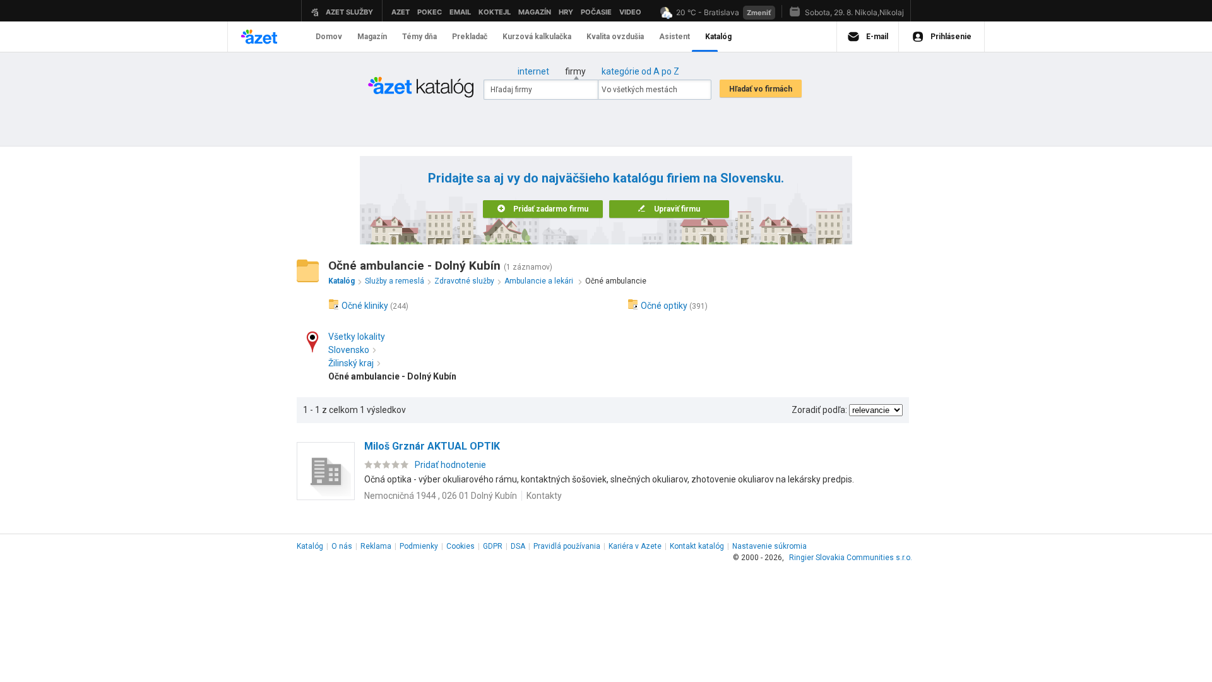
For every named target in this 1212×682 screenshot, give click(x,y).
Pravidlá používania (566, 546)
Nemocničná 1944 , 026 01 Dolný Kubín (440, 496)
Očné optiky (664, 306)
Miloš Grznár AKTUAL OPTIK (432, 446)
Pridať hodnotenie (450, 465)
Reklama (375, 546)
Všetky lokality (356, 337)
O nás (341, 546)
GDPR (492, 546)
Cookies (460, 546)
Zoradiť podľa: (819, 410)
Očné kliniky (365, 306)
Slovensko (348, 350)
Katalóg (310, 546)
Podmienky (419, 546)
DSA (518, 546)
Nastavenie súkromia (769, 546)
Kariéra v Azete (635, 546)
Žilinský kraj (351, 363)
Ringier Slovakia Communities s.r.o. (850, 557)
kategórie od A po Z (640, 71)
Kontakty (544, 496)
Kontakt (697, 546)
